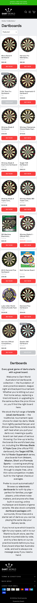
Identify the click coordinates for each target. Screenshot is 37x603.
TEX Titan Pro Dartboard (6, 92)
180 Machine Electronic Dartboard (6, 235)
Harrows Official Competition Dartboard (7, 343)
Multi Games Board (27, 270)
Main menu (7, 581)
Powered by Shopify (18, 601)
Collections (10, 21)
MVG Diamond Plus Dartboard (8, 271)
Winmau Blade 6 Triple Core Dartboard (7, 200)
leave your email (10, 586)
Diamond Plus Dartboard (25, 307)
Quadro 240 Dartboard (24, 343)
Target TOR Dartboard (24, 164)
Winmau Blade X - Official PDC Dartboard (26, 235)
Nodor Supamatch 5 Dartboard (27, 92)
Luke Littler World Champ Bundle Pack (9, 307)
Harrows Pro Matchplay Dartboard (24, 57)
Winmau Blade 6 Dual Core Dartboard (9, 164)
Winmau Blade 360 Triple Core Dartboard (27, 200)
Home (4, 21)
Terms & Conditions (11, 577)
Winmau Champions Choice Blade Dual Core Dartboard (27, 128)
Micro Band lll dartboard (6, 57)
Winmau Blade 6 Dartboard (7, 128)
